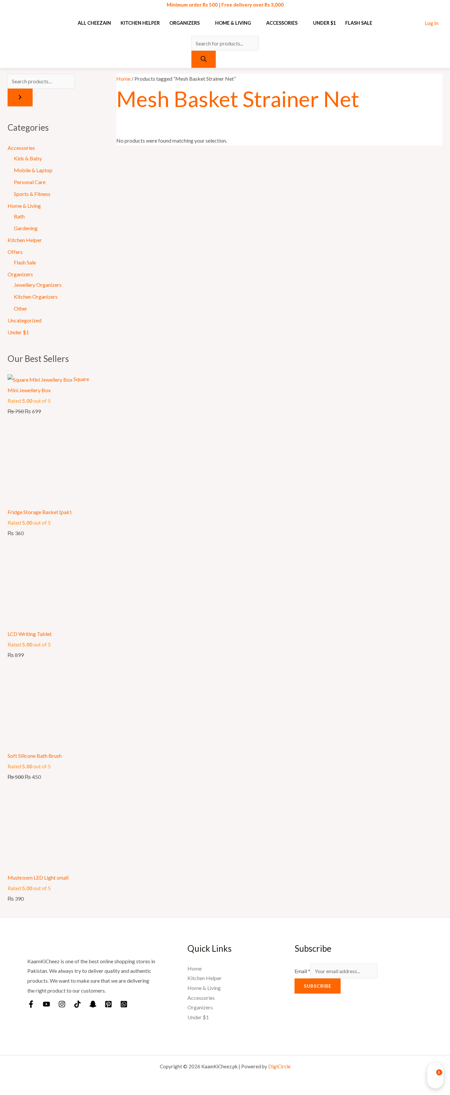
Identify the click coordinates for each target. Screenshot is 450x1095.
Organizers (184, 23)
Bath (19, 216)
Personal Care (29, 182)
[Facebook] (31, 1004)
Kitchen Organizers (36, 296)
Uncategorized (25, 320)
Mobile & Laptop (33, 170)
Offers (15, 252)
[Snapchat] (93, 1004)
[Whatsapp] (123, 1004)
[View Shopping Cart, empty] (435, 1076)
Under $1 (324, 23)
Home (123, 78)
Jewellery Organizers (38, 285)
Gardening (26, 228)
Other (20, 308)
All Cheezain (94, 23)
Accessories (281, 23)
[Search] (203, 59)
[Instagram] (62, 1004)
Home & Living (233, 23)
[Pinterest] (108, 1004)
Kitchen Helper (140, 23)
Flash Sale (358, 23)
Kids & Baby (28, 158)
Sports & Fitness (32, 194)
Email (302, 971)
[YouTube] (46, 1004)
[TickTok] (77, 1004)
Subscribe (317, 986)
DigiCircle (279, 1066)
